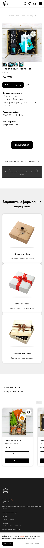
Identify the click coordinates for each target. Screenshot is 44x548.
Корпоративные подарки (9, 513)
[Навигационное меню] (40, 3)
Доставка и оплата (8, 519)
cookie (22, 536)
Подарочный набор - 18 (29, 15)
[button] (25, 3)
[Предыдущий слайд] (5, 42)
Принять (7, 544)
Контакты (5, 523)
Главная (10, 15)
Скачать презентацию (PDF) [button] (11, 529)
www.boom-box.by (7, 500)
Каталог (17, 15)
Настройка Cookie (32, 544)
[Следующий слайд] (38, 42)
